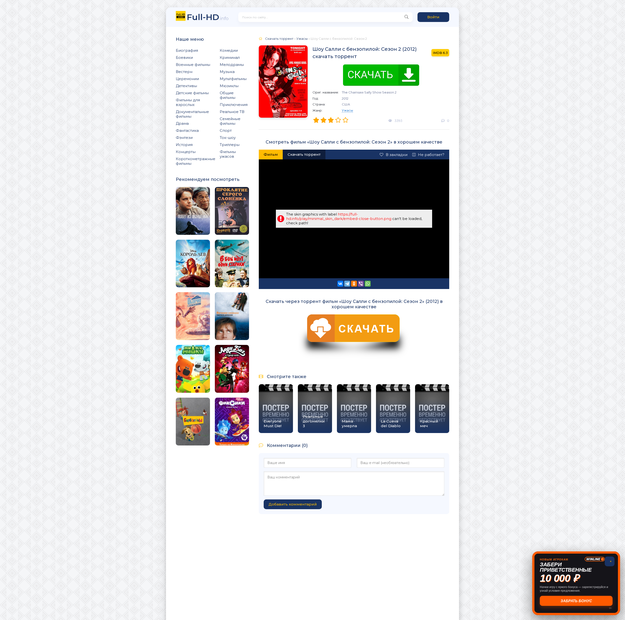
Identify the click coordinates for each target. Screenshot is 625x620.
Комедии (229, 50)
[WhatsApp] (368, 284)
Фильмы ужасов (228, 154)
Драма (182, 123)
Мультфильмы (233, 78)
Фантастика (187, 130)
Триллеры (230, 144)
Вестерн (184, 71)
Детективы (186, 85)
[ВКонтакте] (340, 284)
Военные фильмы (193, 64)
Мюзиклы (229, 85)
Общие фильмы (227, 95)
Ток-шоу (228, 137)
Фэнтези (184, 137)
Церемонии (187, 78)
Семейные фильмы (230, 121)
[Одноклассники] (354, 284)
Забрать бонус (576, 601)
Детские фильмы (192, 93)
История (184, 144)
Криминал (230, 57)
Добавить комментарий (293, 504)
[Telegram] (347, 284)
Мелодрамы (232, 64)
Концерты (186, 151)
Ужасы (347, 110)
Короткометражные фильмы (195, 161)
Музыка (227, 71)
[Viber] (361, 284)
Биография (187, 50)
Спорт (226, 130)
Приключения (234, 104)
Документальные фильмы (192, 114)
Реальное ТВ (232, 111)
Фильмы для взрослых (188, 102)
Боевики (184, 57)
